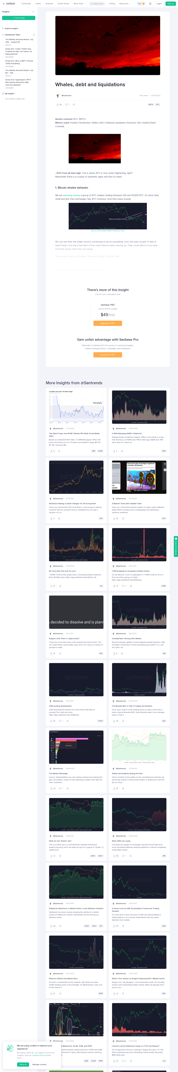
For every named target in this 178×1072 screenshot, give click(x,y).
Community (26, 3)
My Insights (9, 93)
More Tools (78, 3)
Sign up (171, 3)
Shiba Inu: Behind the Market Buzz (63, 978)
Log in (159, 3)
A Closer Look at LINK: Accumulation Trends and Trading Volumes (135, 909)
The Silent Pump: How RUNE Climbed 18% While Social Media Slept (74, 434)
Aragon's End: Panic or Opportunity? (64, 638)
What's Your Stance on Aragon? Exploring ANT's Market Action (138, 978)
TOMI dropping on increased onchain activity (130, 571)
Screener (49, 3)
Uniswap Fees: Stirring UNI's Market (126, 638)
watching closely (71, 195)
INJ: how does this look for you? (62, 571)
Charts (38, 3)
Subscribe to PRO (107, 355)
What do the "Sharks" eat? (60, 841)
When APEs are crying (121, 841)
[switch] (141, 4)
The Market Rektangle (58, 773)
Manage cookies (40, 1064)
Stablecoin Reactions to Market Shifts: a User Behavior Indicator (76, 908)
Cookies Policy (38, 1055)
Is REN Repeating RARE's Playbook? (127, 433)
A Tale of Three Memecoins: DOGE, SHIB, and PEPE (70, 1046)
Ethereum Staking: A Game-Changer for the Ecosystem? (72, 503)
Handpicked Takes (12, 35)
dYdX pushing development (60, 706)
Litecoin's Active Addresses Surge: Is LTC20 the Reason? (135, 1046)
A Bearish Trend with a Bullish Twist (127, 503)
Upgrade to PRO (107, 323)
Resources (123, 3)
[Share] (74, 105)
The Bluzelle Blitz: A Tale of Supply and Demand (132, 706)
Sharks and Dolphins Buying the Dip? (127, 773)
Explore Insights (11, 28)
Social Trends (63, 3)
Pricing (112, 3)
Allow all (23, 1064)
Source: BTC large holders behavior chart (107, 231)
